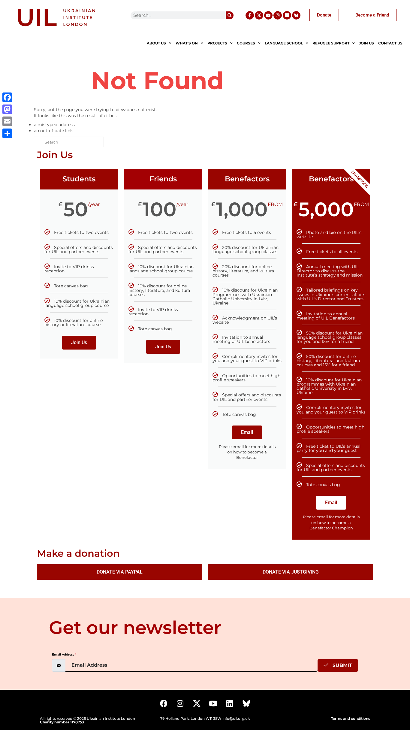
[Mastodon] (7, 109)
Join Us (79, 342)
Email (247, 432)
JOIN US (366, 43)
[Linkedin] (287, 15)
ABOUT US (156, 43)
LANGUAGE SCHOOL (284, 43)
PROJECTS (217, 43)
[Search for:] (69, 142)
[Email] (7, 121)
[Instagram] (277, 15)
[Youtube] (268, 15)
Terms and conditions (350, 718)
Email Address (64, 654)
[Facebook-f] (250, 15)
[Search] (230, 15)
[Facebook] (163, 703)
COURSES (246, 43)
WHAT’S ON (187, 43)
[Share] (7, 133)
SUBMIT (341, 665)
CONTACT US (390, 43)
